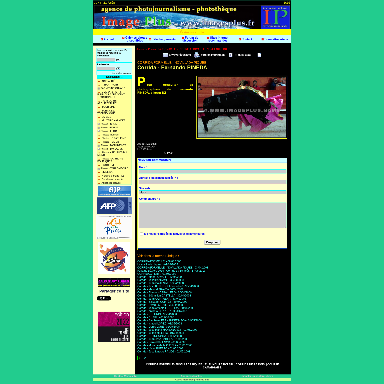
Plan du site (202, 379)
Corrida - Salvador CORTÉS (154, 301)
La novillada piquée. (149, 264)
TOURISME (108, 106)
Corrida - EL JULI (147, 317)
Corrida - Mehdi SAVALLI (152, 277)
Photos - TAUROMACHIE (114, 168)
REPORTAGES (109, 84)
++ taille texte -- (244, 54)
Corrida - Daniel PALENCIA (153, 342)
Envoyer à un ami (179, 54)
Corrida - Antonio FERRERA (154, 311)
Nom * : (143, 167)
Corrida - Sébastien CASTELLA (156, 295)
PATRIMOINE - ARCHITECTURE (107, 102)
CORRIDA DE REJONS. (250, 364)
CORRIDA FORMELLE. (151, 261)
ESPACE (106, 116)
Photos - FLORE (109, 131)
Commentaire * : (149, 198)
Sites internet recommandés (218, 39)
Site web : (145, 188)
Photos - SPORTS (110, 124)
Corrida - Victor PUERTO (152, 348)
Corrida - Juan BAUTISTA (152, 283)
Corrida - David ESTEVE (152, 304)
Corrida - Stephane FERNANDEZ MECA (161, 320)
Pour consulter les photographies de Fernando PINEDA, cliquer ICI (165, 88)
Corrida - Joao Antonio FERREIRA (157, 308)
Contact (246, 39)
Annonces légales (111, 182)
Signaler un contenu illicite (257, 376)
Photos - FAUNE (109, 127)
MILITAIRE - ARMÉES (113, 120)
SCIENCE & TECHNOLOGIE (106, 112)
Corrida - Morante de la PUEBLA (156, 345)
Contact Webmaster (125, 376)
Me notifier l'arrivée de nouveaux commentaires (174, 233)
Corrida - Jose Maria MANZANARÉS (159, 329)
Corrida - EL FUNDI (149, 314)
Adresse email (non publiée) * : (158, 177)
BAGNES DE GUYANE (112, 88)
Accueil (108, 39)
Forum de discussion (190, 39)
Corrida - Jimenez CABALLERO (156, 292)
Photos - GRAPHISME (113, 138)
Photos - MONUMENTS (113, 145)
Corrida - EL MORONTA (151, 336)
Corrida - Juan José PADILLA (154, 339)
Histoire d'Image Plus (112, 175)
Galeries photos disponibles (135, 39)
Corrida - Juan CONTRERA (153, 298)
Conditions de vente (112, 179)
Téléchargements (163, 39)
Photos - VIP (108, 164)
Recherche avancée (121, 73)
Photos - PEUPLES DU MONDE (112, 153)
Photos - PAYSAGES (111, 148)
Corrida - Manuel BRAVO (152, 289)
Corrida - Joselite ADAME (152, 280)
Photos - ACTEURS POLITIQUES (110, 160)
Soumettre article (276, 39)
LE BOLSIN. (226, 364)
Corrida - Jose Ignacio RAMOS (155, 351)
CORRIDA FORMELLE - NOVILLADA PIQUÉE (164, 267)
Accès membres (184, 379)
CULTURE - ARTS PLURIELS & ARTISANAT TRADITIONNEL (111, 94)
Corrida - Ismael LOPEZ (151, 323)
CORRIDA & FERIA (148, 273)
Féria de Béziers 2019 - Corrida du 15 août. (163, 270)
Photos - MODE (110, 141)
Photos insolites (110, 134)
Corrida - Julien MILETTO (152, 332)
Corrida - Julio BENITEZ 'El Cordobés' (160, 286)
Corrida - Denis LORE (150, 326)
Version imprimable (212, 54)
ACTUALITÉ (108, 81)
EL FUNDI (211, 364)
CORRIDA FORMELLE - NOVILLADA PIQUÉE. (205, 49)
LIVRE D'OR (108, 172)
